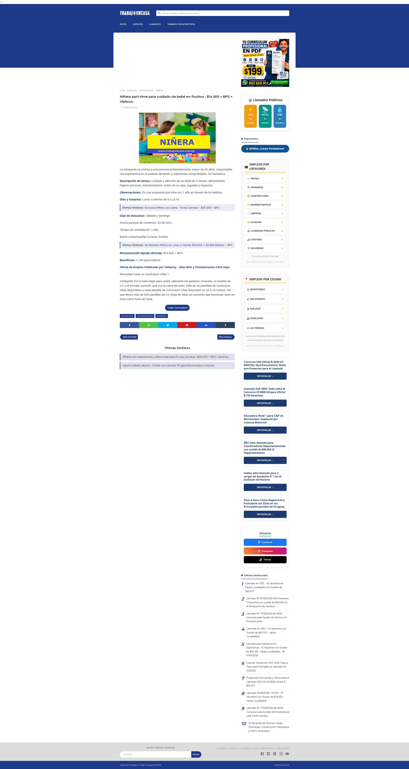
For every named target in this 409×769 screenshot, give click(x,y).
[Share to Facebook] (129, 325)
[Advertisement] (177, 61)
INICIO (123, 24)
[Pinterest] (275, 754)
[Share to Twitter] (167, 325)
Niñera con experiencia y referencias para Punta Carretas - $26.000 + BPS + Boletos (175, 356)
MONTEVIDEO (146, 316)
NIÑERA (162, 316)
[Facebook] (262, 754)
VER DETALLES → (265, 376)
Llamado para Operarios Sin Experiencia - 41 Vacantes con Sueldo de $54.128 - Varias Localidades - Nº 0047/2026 (266, 649)
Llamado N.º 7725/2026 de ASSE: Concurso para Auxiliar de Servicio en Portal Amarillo (266, 617)
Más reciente (129, 337)
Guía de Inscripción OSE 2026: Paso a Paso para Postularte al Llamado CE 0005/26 (267, 666)
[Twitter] (268, 754)
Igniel (286, 765)
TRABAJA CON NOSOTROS (181, 24)
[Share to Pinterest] (187, 325)
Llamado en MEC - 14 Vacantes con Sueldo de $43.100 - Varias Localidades (266, 632)
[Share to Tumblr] (225, 325)
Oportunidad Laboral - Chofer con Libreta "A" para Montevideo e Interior (168, 365)
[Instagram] (281, 754)
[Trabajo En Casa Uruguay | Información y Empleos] (135, 13)
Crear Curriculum (177, 307)
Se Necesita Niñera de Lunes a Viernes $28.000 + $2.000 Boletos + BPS (188, 245)
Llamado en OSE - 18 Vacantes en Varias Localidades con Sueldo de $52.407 (264, 587)
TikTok (267, 559)
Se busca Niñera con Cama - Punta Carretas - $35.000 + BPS (182, 207)
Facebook (267, 542)
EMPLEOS (138, 24)
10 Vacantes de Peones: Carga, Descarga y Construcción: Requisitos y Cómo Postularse (268, 727)
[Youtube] (287, 754)
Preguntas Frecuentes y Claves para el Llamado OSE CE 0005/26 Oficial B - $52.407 (267, 681)
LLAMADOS (155, 24)
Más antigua (225, 337)
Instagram (267, 551)
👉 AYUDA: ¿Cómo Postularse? (265, 148)
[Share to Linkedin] (206, 325)
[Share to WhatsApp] (148, 325)
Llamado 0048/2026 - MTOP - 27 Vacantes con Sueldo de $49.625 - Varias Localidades (265, 697)
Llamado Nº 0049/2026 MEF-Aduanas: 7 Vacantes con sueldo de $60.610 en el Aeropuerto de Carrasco (267, 602)
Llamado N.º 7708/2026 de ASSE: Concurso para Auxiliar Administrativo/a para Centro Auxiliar (268, 712)
